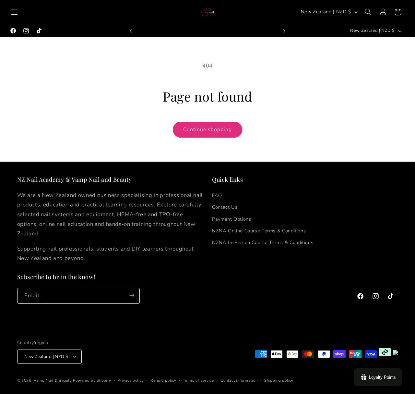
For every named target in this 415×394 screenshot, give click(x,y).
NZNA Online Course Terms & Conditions (259, 230)
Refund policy (163, 380)
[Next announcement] (284, 30)
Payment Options (231, 218)
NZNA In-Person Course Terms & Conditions (262, 242)
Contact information (238, 380)
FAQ (217, 195)
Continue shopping (207, 129)
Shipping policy (278, 380)
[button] (14, 12)
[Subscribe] (131, 295)
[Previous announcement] (131, 30)
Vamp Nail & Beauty (53, 380)
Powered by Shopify (92, 380)
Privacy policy (131, 380)
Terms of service (198, 380)
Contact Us (224, 207)
